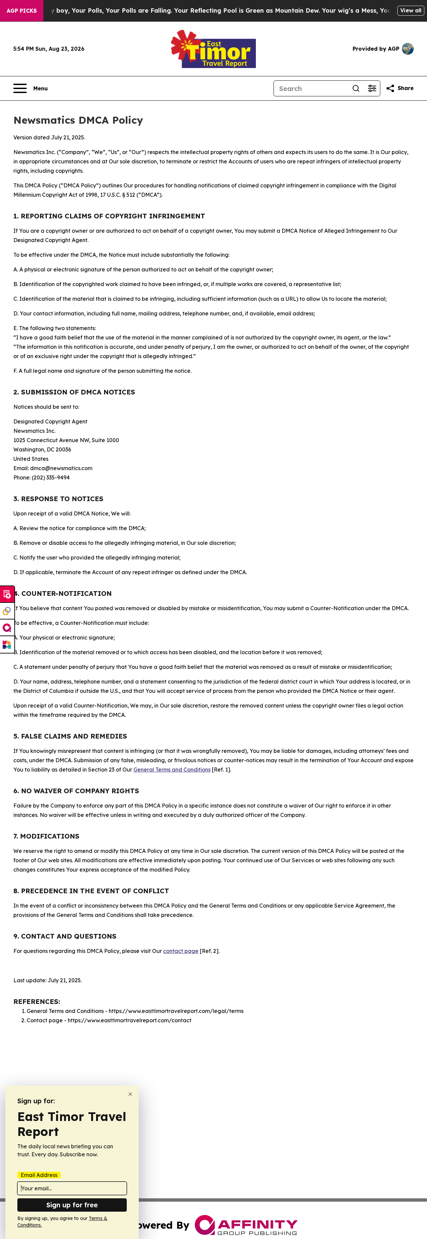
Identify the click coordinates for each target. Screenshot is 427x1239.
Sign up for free (72, 1205)
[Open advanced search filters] (372, 88)
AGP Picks (22, 10)
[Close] (130, 1094)
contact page (180, 951)
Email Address (39, 1175)
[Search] (356, 88)
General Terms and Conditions (171, 769)
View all (410, 10)
